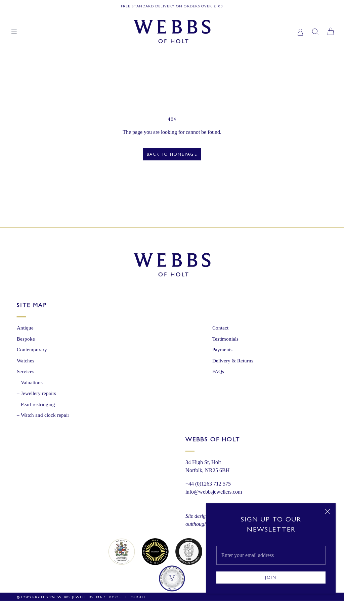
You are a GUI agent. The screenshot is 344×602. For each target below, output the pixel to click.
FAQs (218, 371)
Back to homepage (172, 155)
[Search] (315, 31)
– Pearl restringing (36, 404)
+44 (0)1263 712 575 (208, 484)
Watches (25, 360)
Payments (222, 349)
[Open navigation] (14, 31)
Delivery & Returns (232, 360)
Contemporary (32, 349)
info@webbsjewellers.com (213, 492)
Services (25, 371)
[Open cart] (331, 31)
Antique (25, 328)
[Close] (328, 511)
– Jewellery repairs (36, 393)
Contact (220, 328)
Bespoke (26, 339)
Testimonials (225, 339)
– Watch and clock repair (43, 415)
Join (271, 578)
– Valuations (30, 382)
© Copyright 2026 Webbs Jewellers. (56, 597)
